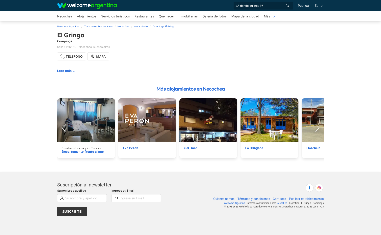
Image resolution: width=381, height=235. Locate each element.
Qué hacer (166, 16)
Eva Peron (130, 148)
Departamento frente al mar (83, 152)
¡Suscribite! (72, 211)
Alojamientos (86, 16)
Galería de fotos (214, 16)
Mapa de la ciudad (245, 16)
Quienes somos (224, 199)
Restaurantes (144, 16)
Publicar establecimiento (306, 199)
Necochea (64, 16)
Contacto (279, 199)
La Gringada (254, 148)
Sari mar (190, 148)
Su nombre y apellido (71, 190)
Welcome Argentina (234, 203)
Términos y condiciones (253, 199)
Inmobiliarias (188, 16)
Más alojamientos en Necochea (190, 89)
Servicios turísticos (115, 16)
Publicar (304, 6)
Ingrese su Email (123, 190)
